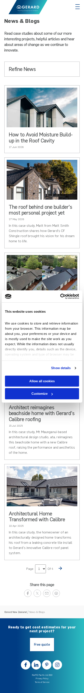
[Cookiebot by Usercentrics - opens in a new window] (60, 296)
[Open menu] (77, 6)
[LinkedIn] (36, 665)
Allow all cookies (42, 381)
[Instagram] (57, 665)
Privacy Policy (42, 678)
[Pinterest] (46, 665)
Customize (39, 394)
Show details (61, 368)
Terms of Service (42, 682)
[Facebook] (25, 665)
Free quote (42, 644)
